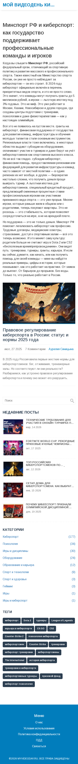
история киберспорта (42, 660)
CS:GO (40, 628)
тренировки (58, 644)
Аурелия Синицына (61, 349)
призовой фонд (51, 676)
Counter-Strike (37, 644)
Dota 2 (27, 620)
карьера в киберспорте (18, 628)
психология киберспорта (43, 636)
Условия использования (39, 728)
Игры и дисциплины (39, 550)
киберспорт (12, 620)
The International (14, 660)
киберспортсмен (14, 644)
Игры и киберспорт (39, 600)
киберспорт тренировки (19, 652)
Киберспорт (39, 536)
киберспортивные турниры (21, 676)
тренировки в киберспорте (20, 668)
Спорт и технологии (39, 572)
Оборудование (39, 557)
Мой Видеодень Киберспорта (30, 4)
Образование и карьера (39, 565)
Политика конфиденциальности (39, 734)
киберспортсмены (48, 652)
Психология (39, 543)
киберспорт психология (19, 684)
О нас (39, 722)
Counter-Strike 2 (14, 636)
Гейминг (39, 586)
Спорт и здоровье (39, 579)
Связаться (39, 746)
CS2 (52, 628)
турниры (41, 620)
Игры (39, 593)
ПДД (39, 740)
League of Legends (62, 620)
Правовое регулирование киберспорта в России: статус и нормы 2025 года (35, 335)
